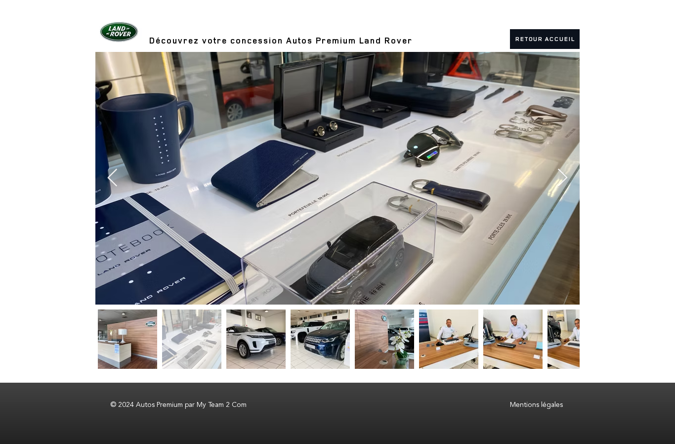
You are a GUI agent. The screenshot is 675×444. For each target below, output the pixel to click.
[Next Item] (562, 178)
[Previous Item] (112, 178)
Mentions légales (536, 404)
